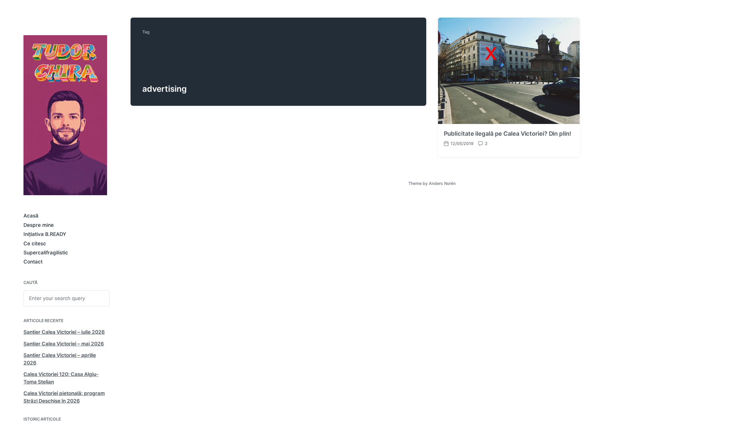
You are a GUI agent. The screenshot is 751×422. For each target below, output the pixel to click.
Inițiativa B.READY (44, 234)
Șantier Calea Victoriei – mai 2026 (63, 344)
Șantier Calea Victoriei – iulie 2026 (64, 332)
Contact (33, 262)
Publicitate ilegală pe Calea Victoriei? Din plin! (507, 133)
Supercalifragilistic (45, 253)
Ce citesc (34, 243)
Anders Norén (442, 183)
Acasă (30, 216)
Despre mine (38, 225)
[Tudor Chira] (65, 115)
